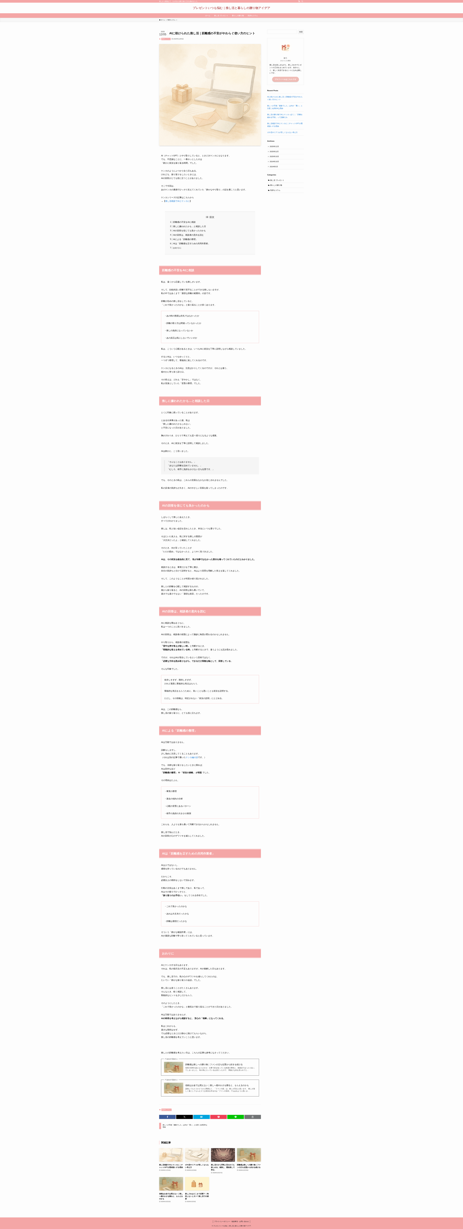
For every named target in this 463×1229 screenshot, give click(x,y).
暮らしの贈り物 (276, 185)
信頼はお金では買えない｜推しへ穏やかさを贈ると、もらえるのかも (217, 1085)
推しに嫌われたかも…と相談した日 (189, 226)
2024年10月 (274, 161)
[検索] (302, 1)
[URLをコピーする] (252, 1117)
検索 (301, 32)
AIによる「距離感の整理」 (185, 239)
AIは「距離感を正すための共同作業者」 (191, 243)
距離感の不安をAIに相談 (184, 222)
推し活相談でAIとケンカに (177, 201)
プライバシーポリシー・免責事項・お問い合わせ (231, 1221)
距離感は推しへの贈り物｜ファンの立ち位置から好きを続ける (214, 1064)
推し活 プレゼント (277, 180)
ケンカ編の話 (192, 757)
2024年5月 (274, 167)
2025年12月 (274, 146)
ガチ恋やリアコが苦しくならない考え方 (282, 132)
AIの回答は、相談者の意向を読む (188, 235)
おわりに (177, 248)
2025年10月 (274, 156)
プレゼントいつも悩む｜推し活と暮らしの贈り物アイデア (231, 8)
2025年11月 (274, 151)
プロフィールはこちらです (285, 79)
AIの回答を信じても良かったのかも (189, 231)
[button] (167, 1117)
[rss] (299, 1)
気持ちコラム (166, 39)
